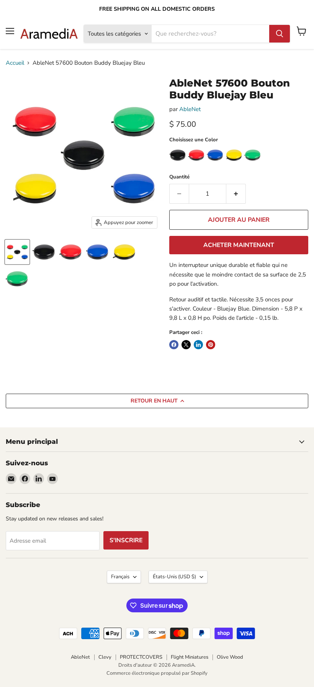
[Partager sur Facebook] (173, 344)
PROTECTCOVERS (141, 657)
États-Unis (174, 576)
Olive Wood (230, 657)
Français (120, 576)
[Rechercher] (279, 34)
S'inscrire (126, 540)
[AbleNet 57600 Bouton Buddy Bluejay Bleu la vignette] (17, 252)
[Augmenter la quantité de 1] (236, 194)
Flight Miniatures (189, 657)
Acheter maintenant (238, 245)
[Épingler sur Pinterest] (210, 344)
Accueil (15, 63)
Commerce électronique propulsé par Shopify (157, 673)
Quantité (179, 177)
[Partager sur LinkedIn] (198, 344)
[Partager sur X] (186, 344)
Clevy (104, 657)
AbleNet (190, 109)
